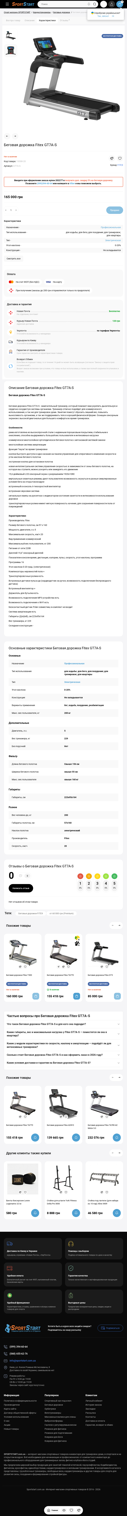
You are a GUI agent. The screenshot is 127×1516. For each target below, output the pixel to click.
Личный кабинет (94, 1401)
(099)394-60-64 (45, 183)
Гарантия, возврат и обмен (99, 1425)
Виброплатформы (54, 1421)
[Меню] (7, 4)
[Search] (89, 4)
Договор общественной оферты (20, 1413)
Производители (12, 1405)
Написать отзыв (21, 888)
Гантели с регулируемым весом (60, 1425)
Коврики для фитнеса (56, 1441)
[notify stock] (35, 1138)
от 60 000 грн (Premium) (62, 913)
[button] (113, 925)
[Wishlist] (120, 158)
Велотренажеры (53, 1413)
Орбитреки (50, 1409)
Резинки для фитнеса (55, 1429)
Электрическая (113, 240)
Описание (30, 20)
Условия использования (16, 1417)
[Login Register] (111, 4)
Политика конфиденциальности (20, 1401)
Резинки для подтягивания (58, 1433)
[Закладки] (71, 1510)
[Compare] (112, 158)
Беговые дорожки (54, 1405)
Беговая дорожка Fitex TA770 (19, 1125)
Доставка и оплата (95, 1421)
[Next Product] (15, 136)
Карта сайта (10, 1409)
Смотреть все (13, 258)
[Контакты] (103, 4)
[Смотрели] (64, 1510)
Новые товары (11, 1429)
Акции (7, 1425)
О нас (6, 1421)
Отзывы (65, 20)
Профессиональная (111, 227)
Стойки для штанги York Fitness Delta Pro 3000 (62, 1202)
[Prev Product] (7, 136)
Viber (72, 183)
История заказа (93, 1405)
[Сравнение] (79, 1510)
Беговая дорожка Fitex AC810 (60, 1125)
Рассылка (90, 1413)
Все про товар (13, 20)
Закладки (90, 1409)
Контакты (90, 1417)
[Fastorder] (58, 967)
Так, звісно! (103, 16)
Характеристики (47, 20)
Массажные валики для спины (60, 1417)
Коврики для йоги (54, 1437)
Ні (113, 16)
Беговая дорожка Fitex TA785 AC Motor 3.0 (103, 1126)
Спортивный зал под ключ (58, 1401)
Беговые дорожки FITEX (30, 913)
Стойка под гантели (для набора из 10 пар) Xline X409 (103, 1202)
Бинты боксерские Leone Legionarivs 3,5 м (18, 1202)
